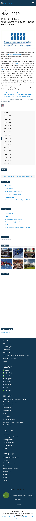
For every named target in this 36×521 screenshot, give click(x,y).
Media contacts (9, 197)
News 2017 (7, 144)
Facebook (8, 381)
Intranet (19, 504)
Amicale (5, 466)
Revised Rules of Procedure (12, 84)
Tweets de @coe (5, 332)
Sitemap (5, 474)
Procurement (7, 411)
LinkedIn (8, 376)
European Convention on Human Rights (16, 355)
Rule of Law (6, 352)
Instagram (8, 379)
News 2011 (7, 163)
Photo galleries (8, 440)
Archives (5, 460)
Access (5, 477)
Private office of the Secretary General (15, 399)
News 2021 (7, 132)
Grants (5, 413)
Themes (5, 448)
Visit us (5, 361)
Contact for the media (10, 402)
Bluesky (7, 370)
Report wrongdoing (9, 419)
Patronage (6, 416)
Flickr (6, 387)
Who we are (7, 344)
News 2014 (7, 154)
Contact (18, 519)
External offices (8, 405)
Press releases (9, 188)
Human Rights (7, 347)
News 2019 (7, 138)
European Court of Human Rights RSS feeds (17, 200)
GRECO (18, 63)
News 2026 (7, 116)
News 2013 (7, 157)
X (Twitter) (8, 373)
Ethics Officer (7, 425)
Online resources (8, 445)
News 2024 (7, 122)
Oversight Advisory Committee (13, 422)
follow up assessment (14, 54)
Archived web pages (9, 463)
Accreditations (9, 186)
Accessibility (7, 472)
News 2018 (7, 141)
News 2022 (7, 128)
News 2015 (7, 151)
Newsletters (7, 408)
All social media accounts (11, 457)
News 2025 (7, 119)
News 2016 (7, 148)
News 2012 (7, 160)
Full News (6, 112)
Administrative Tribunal (10, 469)
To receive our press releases (13, 191)
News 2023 (7, 125)
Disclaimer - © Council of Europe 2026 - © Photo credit (18, 517)
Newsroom (6, 434)
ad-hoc (4, 69)
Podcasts (8, 390)
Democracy (6, 350)
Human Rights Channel (10, 437)
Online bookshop (8, 442)
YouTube (8, 384)
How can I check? (18, 499)
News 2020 (7, 135)
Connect (5, 480)
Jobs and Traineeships (10, 358)
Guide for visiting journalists (13, 194)
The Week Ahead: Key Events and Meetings (18, 176)
